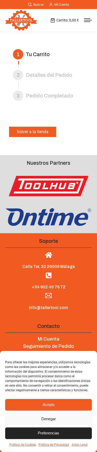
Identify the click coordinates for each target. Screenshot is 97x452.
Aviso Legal (80, 445)
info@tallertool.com (48, 307)
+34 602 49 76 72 (48, 287)
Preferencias (48, 433)
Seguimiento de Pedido (48, 346)
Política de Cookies (22, 445)
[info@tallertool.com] (48, 295)
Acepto (49, 404)
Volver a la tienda (32, 131)
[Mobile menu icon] (88, 20)
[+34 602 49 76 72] (48, 275)
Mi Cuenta (61, 4)
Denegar (48, 419)
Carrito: (67, 20)
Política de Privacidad (54, 445)
